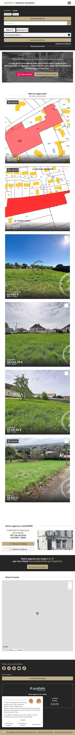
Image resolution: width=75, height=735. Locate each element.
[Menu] (69, 2)
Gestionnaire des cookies (63, 732)
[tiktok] (24, 668)
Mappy (20, 650)
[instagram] (9, 668)
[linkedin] (14, 668)
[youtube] (19, 668)
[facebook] (4, 668)
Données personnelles (45, 732)
